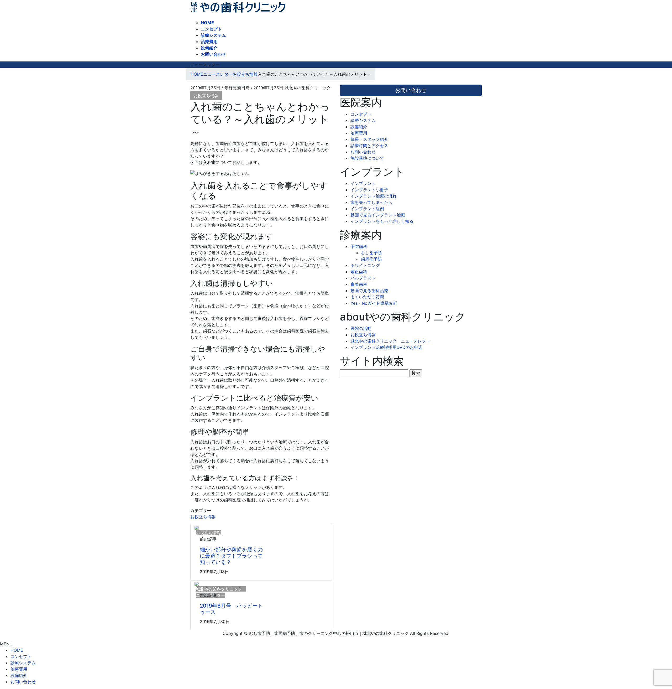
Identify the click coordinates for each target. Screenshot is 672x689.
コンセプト (360, 114)
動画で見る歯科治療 (369, 290)
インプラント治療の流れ (373, 196)
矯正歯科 (358, 271)
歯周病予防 (371, 259)
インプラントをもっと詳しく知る (381, 221)
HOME (16, 650)
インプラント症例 (367, 208)
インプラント (363, 183)
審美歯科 (358, 284)
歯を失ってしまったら (371, 202)
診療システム (363, 120)
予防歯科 (358, 246)
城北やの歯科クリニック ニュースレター (390, 341)
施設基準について (367, 158)
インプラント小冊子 (369, 189)
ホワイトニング (365, 265)
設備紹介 (358, 126)
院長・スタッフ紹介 (369, 139)
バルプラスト (363, 278)
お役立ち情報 (206, 95)
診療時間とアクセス (369, 145)
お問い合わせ (363, 151)
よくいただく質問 (367, 296)
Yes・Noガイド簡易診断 (373, 303)
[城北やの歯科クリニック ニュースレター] (197, 583)
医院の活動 (360, 328)
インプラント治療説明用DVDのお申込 (386, 347)
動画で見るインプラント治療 (377, 214)
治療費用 (358, 133)
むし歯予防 (371, 252)
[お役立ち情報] (197, 527)
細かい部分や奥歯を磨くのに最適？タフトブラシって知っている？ (231, 555)
